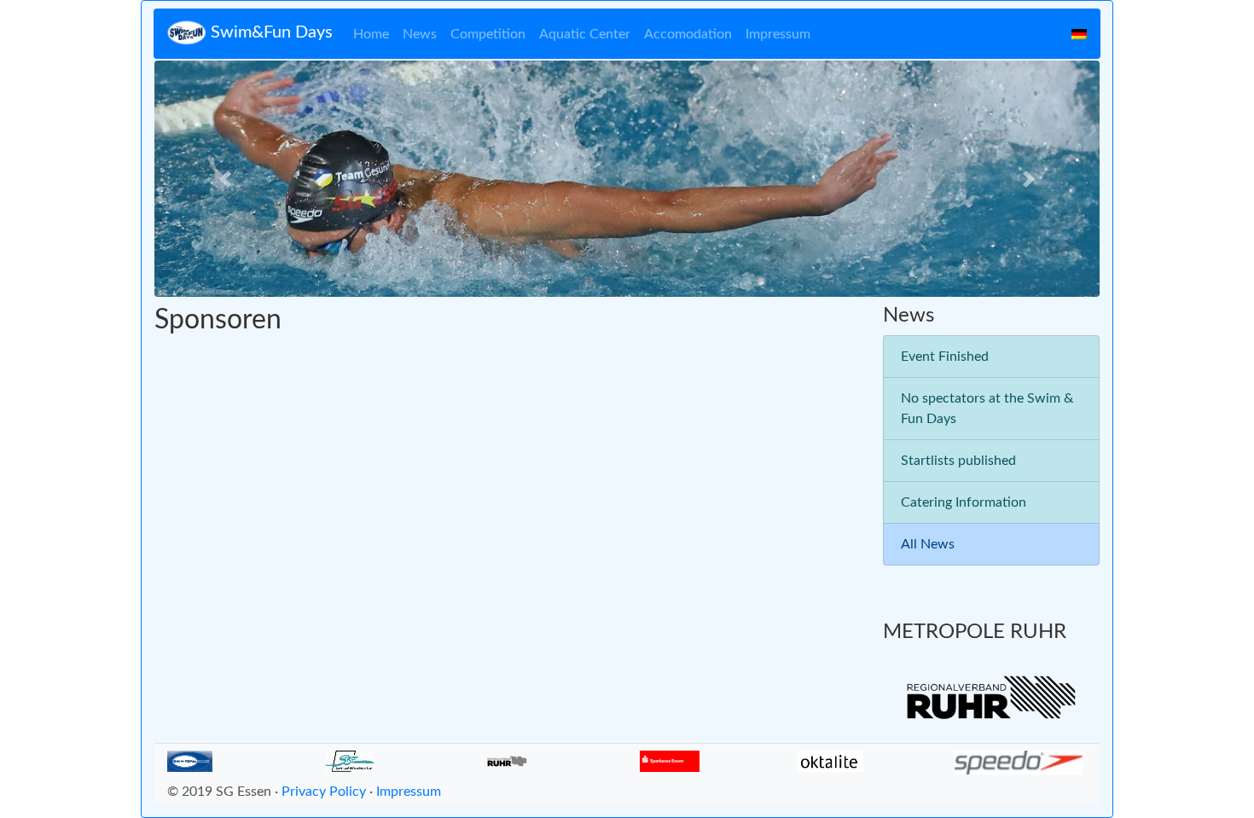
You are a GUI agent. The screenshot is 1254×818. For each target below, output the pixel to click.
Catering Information (963, 502)
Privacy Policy (324, 791)
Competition (487, 34)
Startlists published (958, 460)
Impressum (778, 34)
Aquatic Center (584, 34)
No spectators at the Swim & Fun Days (987, 409)
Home (371, 34)
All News (928, 544)
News (420, 34)
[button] (225, 179)
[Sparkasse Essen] (670, 761)
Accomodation (688, 34)
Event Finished (945, 356)
